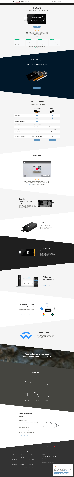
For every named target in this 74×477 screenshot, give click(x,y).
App (28, 1)
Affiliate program (14, 462)
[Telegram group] (53, 456)
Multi (35, 134)
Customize (66, 473)
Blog (49, 1)
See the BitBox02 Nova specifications (24, 435)
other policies (32, 472)
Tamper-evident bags (24, 467)
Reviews (22, 1)
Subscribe (44, 460)
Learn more (37, 87)
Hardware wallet (18, 1)
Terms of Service (23, 472)
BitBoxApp (22, 459)
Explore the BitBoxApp (46, 285)
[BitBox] (13, 2)
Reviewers (13, 457)
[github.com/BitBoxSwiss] (43, 456)
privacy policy (65, 470)
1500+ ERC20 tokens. (49, 231)
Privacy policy (31, 457)
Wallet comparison (14, 464)
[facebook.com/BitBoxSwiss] (47, 456)
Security (26, 1)
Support (52, 1)
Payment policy (31, 464)
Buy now (37, 26)
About (16, 451)
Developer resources (15, 459)
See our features (42, 232)
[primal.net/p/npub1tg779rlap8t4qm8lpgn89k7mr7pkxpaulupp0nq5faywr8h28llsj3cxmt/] (57, 456)
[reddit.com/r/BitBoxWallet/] (55, 456)
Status (25, 451)
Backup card (22, 462)
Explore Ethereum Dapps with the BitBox (25, 314)
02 (37, 108)
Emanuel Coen (31, 184)
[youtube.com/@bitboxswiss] (45, 456)
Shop (20, 451)
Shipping (30, 462)
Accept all (56, 473)
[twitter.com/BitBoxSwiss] (42, 456)
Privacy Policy (27, 472)
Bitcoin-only (38, 134)
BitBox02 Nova (23, 457)
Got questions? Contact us (58, 449)
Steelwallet (22, 464)
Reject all (61, 473)
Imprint (13, 451)
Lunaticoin (34, 36)
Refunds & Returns (31, 459)
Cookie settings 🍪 (31, 467)
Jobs (23, 451)
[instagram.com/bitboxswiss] (51, 456)
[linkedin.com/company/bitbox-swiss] (49, 456)
